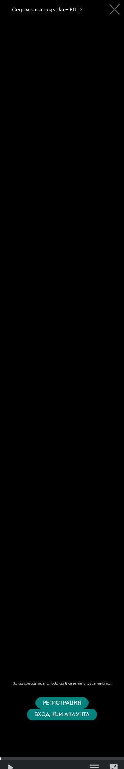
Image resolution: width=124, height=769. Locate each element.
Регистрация (62, 703)
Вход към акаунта (62, 714)
